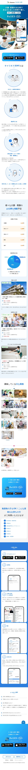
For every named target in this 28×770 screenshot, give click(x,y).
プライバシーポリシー (19, 760)
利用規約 (11, 760)
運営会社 (7, 760)
